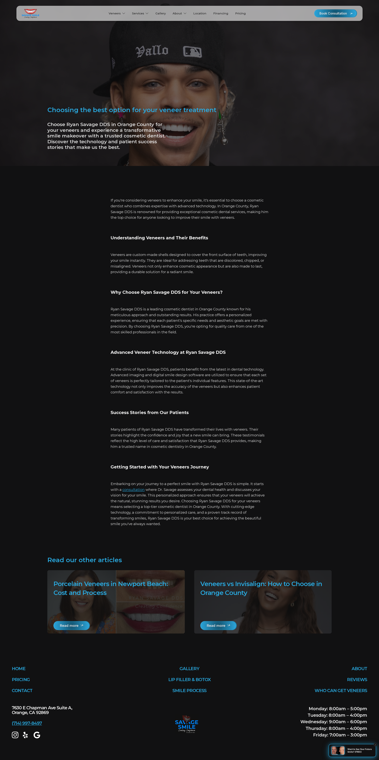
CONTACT (22, 690)
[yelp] (26, 735)
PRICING (21, 679)
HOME (18, 668)
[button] (117, 13)
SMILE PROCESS (189, 690)
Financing (220, 13)
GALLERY (189, 668)
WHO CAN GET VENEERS (341, 690)
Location (199, 13)
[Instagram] (15, 735)
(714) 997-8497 (27, 723)
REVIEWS (357, 679)
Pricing (240, 13)
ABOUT (359, 668)
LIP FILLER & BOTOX (189, 679)
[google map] (37, 735)
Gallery (160, 13)
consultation (133, 489)
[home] (30, 13)
